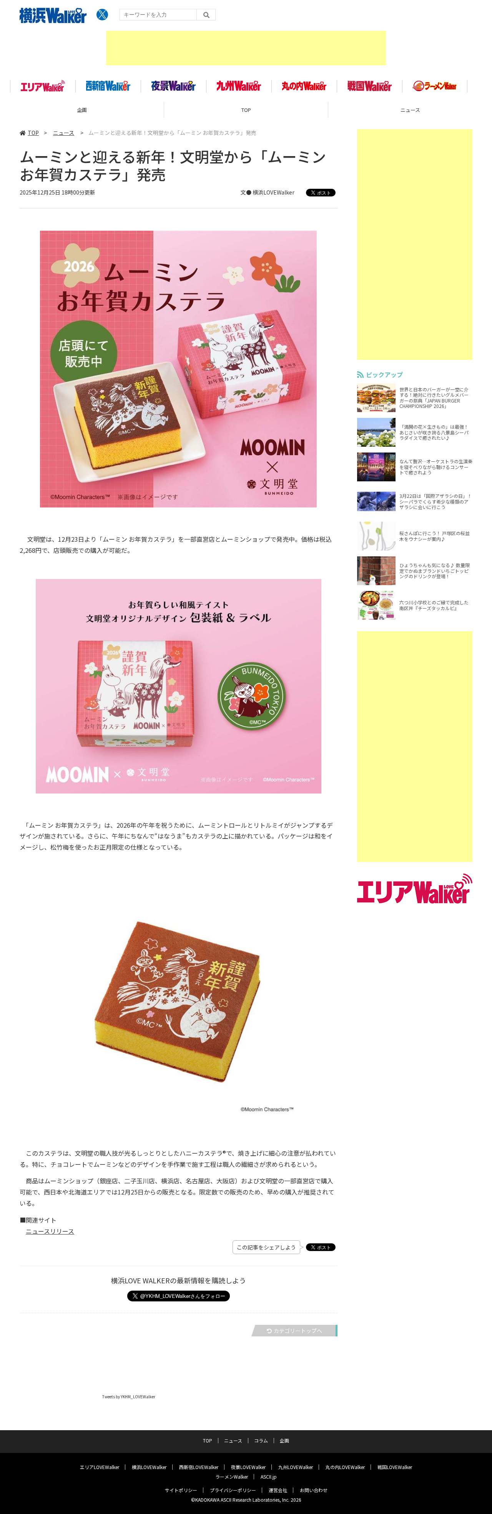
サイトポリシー (181, 1490)
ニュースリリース (50, 1231)
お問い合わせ (313, 1490)
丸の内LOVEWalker (345, 1467)
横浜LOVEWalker (149, 1467)
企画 (82, 109)
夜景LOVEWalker (248, 1467)
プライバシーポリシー (233, 1490)
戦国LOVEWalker (394, 1467)
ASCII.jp (269, 1476)
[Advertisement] (246, 48)
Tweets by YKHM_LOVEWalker (128, 1396)
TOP (246, 109)
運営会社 (278, 1490)
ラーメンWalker (231, 1476)
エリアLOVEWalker (99, 1467)
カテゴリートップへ (298, 1330)
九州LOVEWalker (295, 1467)
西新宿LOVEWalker (198, 1467)
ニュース (63, 132)
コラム (261, 1440)
